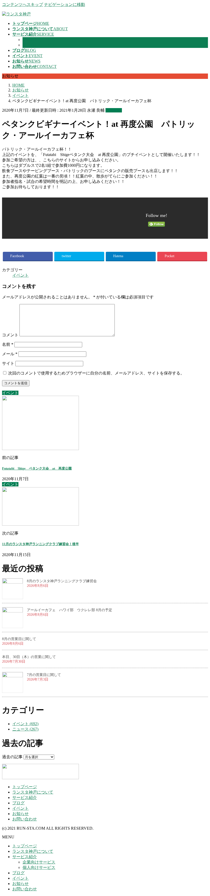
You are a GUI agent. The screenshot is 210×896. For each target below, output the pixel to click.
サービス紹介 (24, 797)
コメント (10, 335)
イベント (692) (25, 724)
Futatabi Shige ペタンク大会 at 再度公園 (37, 468)
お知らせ (20, 813)
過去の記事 (12, 757)
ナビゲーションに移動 (64, 4)
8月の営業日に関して (19, 639)
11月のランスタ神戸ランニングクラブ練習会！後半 (40, 544)
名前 (7, 344)
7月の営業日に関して (44, 675)
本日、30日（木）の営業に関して (29, 657)
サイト (8, 363)
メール (9, 354)
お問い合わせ (24, 819)
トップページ (24, 787)
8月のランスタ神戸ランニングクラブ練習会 (62, 581)
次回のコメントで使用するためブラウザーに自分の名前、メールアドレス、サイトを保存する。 (96, 373)
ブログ (18, 803)
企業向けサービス (39, 39)
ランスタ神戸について (32, 792)
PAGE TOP (201, 863)
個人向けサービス (39, 45)
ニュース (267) (25, 729)
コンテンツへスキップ (22, 4)
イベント (114, 110)
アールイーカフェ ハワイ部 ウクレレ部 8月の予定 (69, 610)
